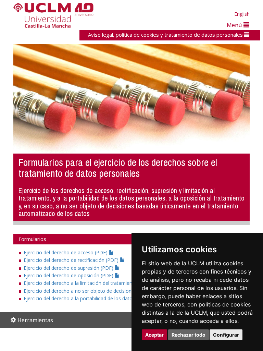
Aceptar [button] (154, 335)
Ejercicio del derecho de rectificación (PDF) (72, 260)
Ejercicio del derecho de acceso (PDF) (66, 252)
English (242, 14)
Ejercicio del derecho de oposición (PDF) (69, 275)
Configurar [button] (226, 335)
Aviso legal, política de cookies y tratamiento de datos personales (166, 34)
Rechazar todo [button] (188, 335)
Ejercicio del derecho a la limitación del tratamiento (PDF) (88, 283)
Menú (235, 25)
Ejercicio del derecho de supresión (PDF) (69, 268)
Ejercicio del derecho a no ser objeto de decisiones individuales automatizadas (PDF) (118, 291)
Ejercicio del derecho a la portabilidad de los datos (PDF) (87, 298)
